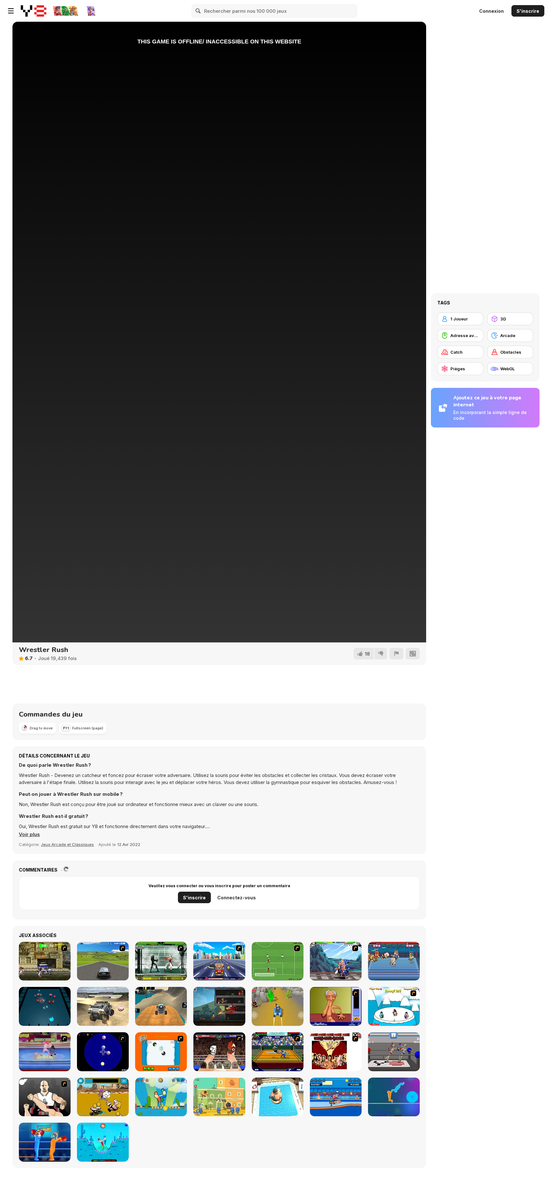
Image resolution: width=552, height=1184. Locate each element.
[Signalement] (396, 653)
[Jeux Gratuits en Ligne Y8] (33, 11)
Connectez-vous (236, 897)
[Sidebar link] (10, 10)
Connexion (491, 11)
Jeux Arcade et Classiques (67, 844)
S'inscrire (528, 11)
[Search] (198, 11)
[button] (29, 834)
